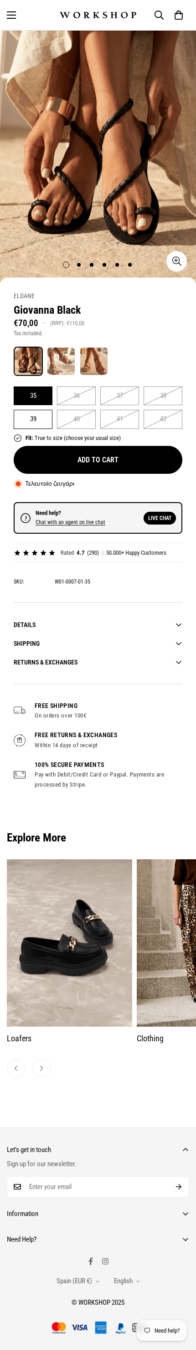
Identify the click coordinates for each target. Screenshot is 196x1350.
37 (120, 395)
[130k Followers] (105, 1261)
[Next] (41, 1068)
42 (163, 419)
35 (33, 395)
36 (76, 395)
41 (120, 419)
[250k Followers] (90, 1261)
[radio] (28, 361)
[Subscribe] (179, 1186)
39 (33, 419)
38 (163, 395)
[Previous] (16, 1068)
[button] (178, 15)
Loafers (19, 1038)
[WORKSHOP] (98, 15)
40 (76, 419)
